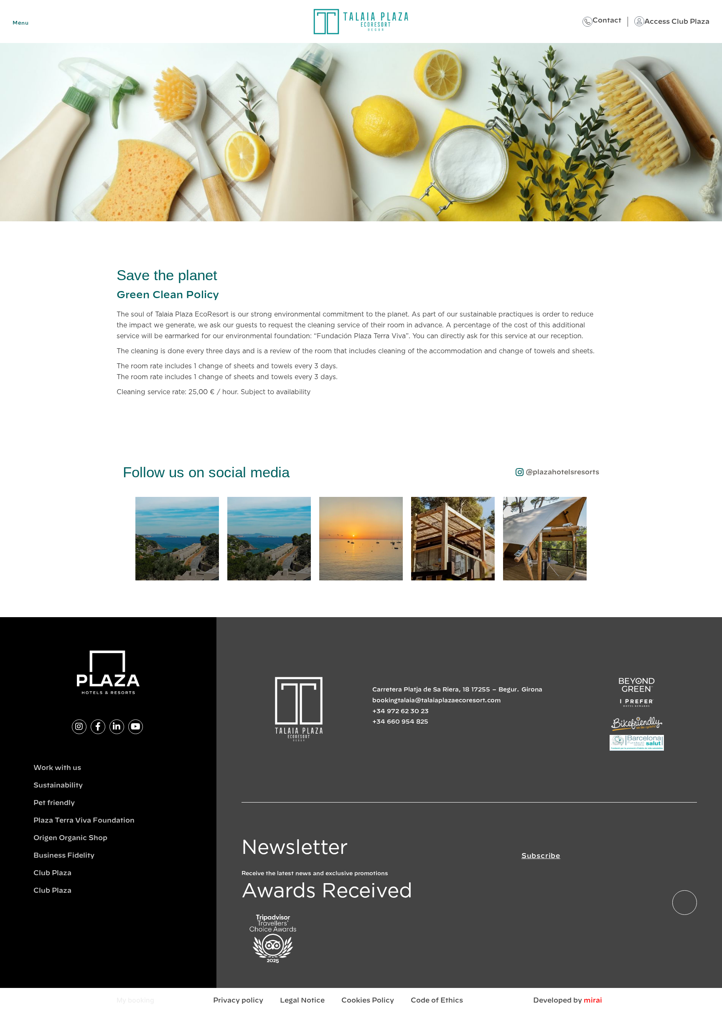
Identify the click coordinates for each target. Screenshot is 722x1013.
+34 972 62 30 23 (400, 711)
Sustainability (58, 785)
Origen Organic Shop (70, 838)
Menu (20, 22)
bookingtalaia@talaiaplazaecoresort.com (436, 701)
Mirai (593, 1000)
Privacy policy (238, 1000)
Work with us (57, 768)
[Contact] (587, 22)
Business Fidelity (63, 855)
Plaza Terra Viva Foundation (84, 820)
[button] (127, 540)
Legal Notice (302, 1000)
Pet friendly (54, 803)
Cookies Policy (367, 1000)
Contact (606, 20)
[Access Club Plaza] (639, 21)
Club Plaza (52, 873)
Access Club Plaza (676, 21)
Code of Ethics (437, 1000)
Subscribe (540, 856)
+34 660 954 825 (400, 722)
